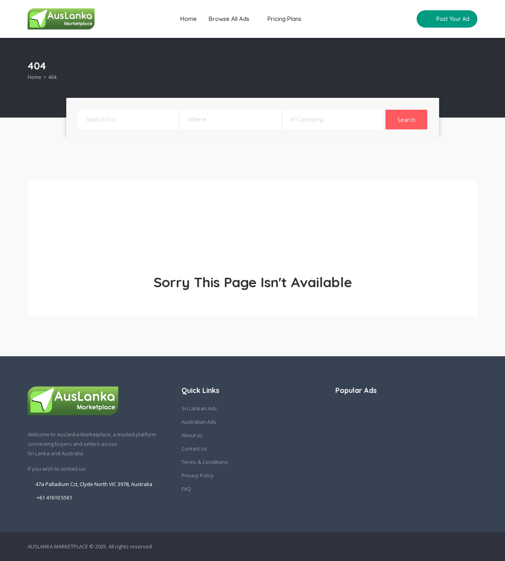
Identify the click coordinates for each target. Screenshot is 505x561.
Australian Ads (198, 421)
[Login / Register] (390, 19)
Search (406, 119)
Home (188, 18)
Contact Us (194, 448)
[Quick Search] (472, 68)
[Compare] (405, 19)
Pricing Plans (284, 18)
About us (192, 435)
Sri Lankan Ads (199, 408)
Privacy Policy (197, 475)
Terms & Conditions (204, 462)
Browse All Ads (230, 18)
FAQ (186, 488)
